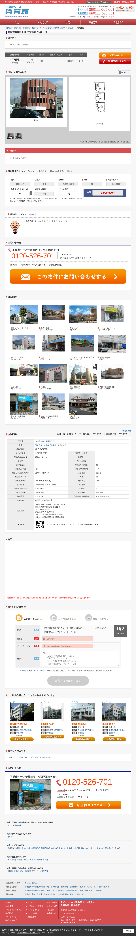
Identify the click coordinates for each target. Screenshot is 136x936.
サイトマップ (11, 917)
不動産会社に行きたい (55, 632)
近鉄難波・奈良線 (42, 445)
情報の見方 (126, 431)
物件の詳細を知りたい (55, 628)
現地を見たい (101, 628)
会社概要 (9, 906)
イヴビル (74, 702)
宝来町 (117, 848)
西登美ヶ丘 (109, 848)
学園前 (53, 445)
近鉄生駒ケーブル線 (74, 890)
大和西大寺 (12, 860)
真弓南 (82, 887)
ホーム (8, 903)
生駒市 (10, 837)
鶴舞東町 (60, 730)
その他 (73, 632)
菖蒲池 (45, 860)
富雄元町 (11, 848)
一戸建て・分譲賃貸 (35, 906)
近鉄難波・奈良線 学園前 (41, 757)
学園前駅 (19, 733)
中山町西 (76, 848)
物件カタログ (11, 920)
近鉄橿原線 (98, 890)
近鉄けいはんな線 (47, 890)
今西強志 (32, 214)
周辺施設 (50, 910)
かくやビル (106, 702)
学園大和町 (45, 848)
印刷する (125, 72)
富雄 (34, 860)
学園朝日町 (50, 441)
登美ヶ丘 (62, 848)
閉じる (128, 931)
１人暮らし (31, 903)
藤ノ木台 (84, 848)
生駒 (71, 894)
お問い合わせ (52, 903)
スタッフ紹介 (52, 906)
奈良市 (43, 441)
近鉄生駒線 (60, 890)
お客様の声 (51, 913)
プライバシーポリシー (40, 671)
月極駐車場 (31, 917)
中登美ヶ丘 (99, 848)
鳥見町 (69, 848)
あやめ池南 (26, 848)
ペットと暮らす (33, 910)
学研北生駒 (63, 894)
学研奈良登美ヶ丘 (24, 860)
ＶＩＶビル (45, 702)
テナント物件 (32, 913)
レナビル (13, 702)
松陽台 (91, 848)
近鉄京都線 (88, 890)
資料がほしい (76, 628)
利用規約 (24, 671)
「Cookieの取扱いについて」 (27, 933)
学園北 (28, 730)
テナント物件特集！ (15, 825)
